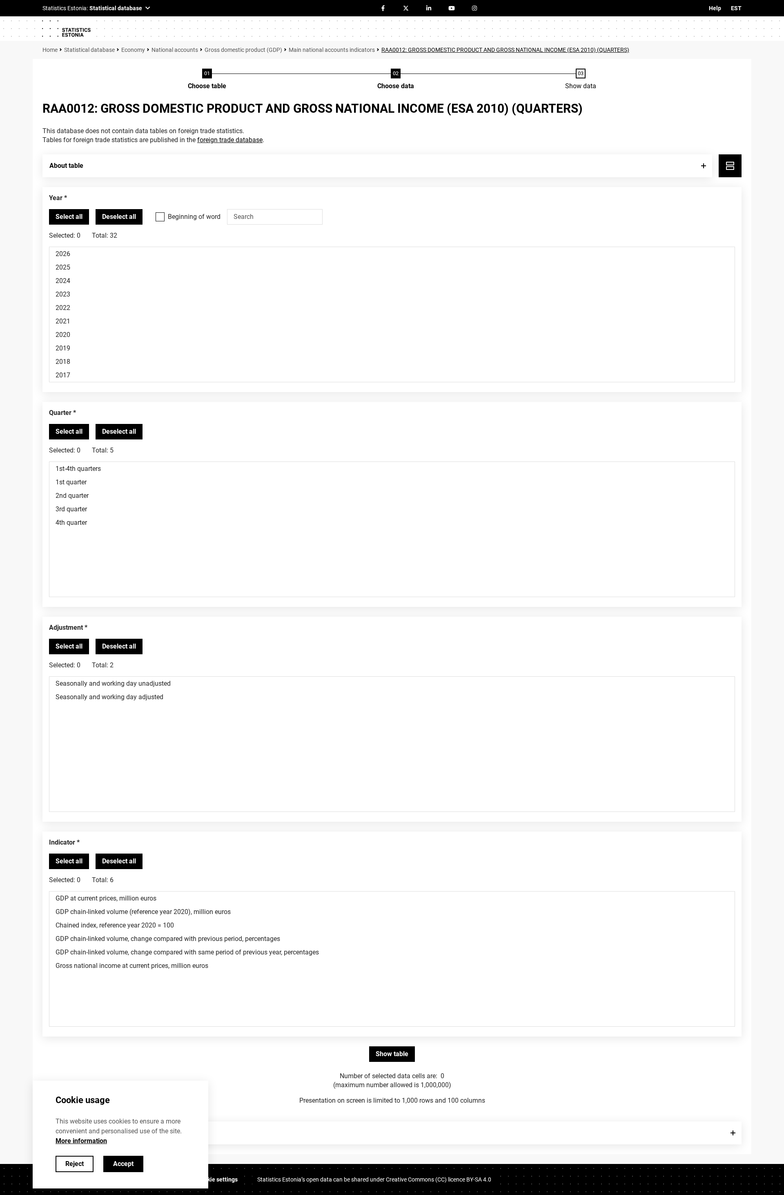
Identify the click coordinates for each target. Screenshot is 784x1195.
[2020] (392, 334)
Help (715, 8)
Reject (74, 1164)
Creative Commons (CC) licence (438, 1179)
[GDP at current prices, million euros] (392, 898)
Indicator (62, 842)
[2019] (392, 348)
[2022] (392, 307)
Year (55, 198)
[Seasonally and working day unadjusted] (392, 683)
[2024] (392, 281)
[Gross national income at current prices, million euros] (392, 965)
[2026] (392, 254)
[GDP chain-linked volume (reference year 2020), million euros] (392, 912)
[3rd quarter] (392, 509)
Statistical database (89, 50)
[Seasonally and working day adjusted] (392, 697)
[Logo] (66, 28)
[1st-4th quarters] (392, 468)
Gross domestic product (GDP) (243, 50)
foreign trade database (230, 140)
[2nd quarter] (392, 495)
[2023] (392, 294)
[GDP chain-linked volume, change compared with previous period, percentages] (392, 938)
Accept (123, 1164)
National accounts (174, 50)
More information (81, 1141)
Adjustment (66, 627)
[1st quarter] (392, 482)
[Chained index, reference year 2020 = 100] (392, 925)
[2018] (392, 361)
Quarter (60, 413)
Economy (133, 50)
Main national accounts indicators (332, 50)
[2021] (392, 321)
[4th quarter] (392, 522)
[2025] (392, 267)
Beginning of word (194, 217)
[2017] (392, 375)
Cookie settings (217, 1179)
